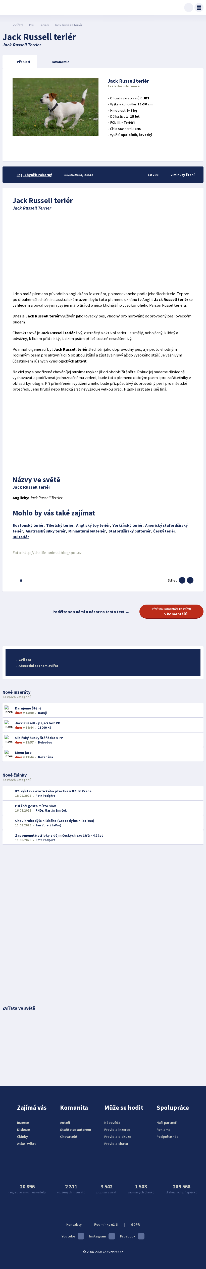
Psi (31, 25)
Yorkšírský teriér (127, 525)
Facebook (127, 1236)
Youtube (68, 1236)
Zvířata (18, 25)
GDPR (135, 1224)
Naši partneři (167, 1122)
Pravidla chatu (116, 1143)
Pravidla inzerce (117, 1129)
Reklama (164, 1129)
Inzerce (23, 1122)
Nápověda (112, 1122)
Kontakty (74, 1224)
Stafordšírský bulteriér (129, 530)
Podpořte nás (167, 1136)
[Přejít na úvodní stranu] (5, 25)
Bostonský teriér (28, 525)
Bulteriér (21, 536)
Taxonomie (60, 62)
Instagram (97, 1236)
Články (22, 1136)
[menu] (198, 7)
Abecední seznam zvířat (39, 665)
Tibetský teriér (59, 525)
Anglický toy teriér (93, 525)
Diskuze (23, 1129)
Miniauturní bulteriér (87, 530)
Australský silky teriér (46, 530)
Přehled (23, 62)
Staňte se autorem (75, 1129)
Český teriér (164, 530)
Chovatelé (68, 1136)
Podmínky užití (106, 1224)
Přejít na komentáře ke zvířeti (171, 611)
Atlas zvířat (26, 1143)
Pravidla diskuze (117, 1136)
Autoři (65, 1122)
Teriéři (44, 25)
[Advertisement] (103, 251)
